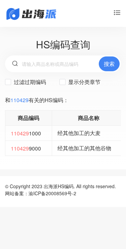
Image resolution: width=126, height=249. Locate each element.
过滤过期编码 (29, 82)
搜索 (109, 64)
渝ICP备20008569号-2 (52, 193)
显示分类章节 (83, 82)
